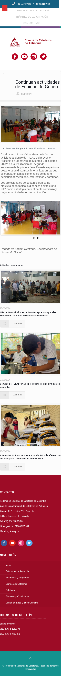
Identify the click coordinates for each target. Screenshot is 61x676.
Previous (6, 217)
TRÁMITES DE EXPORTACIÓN (32, 17)
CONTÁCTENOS (31, 23)
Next (54, 217)
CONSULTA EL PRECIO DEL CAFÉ (31, 10)
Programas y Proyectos (17, 577)
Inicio (8, 565)
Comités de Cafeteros (16, 584)
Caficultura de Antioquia (17, 571)
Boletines (10, 590)
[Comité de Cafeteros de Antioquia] (30, 36)
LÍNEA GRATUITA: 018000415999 (33, 4)
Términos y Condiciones (17, 596)
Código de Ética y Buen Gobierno (22, 602)
